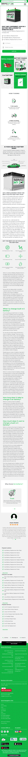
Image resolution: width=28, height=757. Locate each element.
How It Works (3, 705)
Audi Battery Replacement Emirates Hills (13, 580)
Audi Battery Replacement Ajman (12, 552)
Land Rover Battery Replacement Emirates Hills (14, 594)
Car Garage (3, 710)
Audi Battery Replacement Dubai (11, 569)
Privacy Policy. (22, 752)
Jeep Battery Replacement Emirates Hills (13, 587)
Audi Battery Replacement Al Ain (11, 555)
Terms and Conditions (5, 721)
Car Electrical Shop (8, 621)
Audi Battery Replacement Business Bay (13, 562)
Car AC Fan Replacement (10, 625)
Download (3, 713)
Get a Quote (14, 643)
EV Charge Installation (5, 715)
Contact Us (3, 709)
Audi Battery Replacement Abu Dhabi (12, 550)
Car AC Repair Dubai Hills (9, 623)
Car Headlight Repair (9, 616)
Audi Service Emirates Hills (20, 650)
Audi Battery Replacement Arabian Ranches (14, 559)
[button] (13, 509)
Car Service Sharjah (5, 716)
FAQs (2, 707)
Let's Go (14, 51)
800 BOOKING (6, 690)
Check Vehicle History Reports (11, 609)
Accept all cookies (14, 755)
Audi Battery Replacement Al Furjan (12, 557)
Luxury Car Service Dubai (10, 611)
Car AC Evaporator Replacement (11, 607)
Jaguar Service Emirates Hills (21, 653)
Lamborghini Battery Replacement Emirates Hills (14, 590)
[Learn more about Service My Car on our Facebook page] (5, 732)
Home (2, 704)
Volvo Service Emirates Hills (7, 672)
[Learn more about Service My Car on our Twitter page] (2, 732)
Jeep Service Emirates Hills (7, 657)
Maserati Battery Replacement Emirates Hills (14, 599)
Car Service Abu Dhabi (5, 718)
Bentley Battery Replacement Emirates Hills (14, 582)
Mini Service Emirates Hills (7, 666)
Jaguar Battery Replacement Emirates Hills (14, 585)
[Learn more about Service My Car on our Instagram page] (8, 732)
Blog (2, 712)
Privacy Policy (4, 723)
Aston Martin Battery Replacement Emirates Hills (14, 577)
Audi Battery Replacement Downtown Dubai (14, 567)
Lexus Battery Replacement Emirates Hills (14, 597)
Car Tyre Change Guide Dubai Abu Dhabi (13, 614)
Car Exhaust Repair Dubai (10, 618)
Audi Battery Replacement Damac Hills (13, 564)
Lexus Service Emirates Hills (21, 660)
